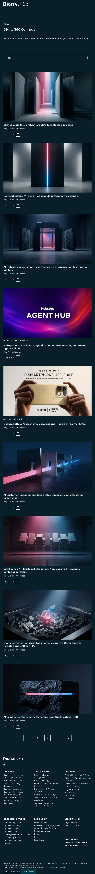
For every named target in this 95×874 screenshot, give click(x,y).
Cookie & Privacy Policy (11, 872)
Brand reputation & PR (13, 780)
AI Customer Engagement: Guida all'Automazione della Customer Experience (43, 496)
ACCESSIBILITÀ (72, 846)
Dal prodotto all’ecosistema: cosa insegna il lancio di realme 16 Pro (44, 424)
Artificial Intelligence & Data (77, 775)
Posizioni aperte (72, 825)
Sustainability (70, 792)
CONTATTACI (71, 839)
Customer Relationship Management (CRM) (13, 793)
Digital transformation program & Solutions (78, 779)
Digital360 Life (71, 823)
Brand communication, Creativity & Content (13, 776)
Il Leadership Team (11, 837)
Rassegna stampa (42, 831)
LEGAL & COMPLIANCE (76, 842)
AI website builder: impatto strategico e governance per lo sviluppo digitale (45, 268)
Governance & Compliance (76, 783)
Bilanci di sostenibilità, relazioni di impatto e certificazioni (47, 826)
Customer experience (12, 789)
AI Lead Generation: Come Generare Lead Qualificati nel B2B (40, 717)
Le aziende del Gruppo (13, 840)
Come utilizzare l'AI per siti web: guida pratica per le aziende (40, 196)
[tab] (47, 58)
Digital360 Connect (11, 828)
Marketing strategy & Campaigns (12, 801)
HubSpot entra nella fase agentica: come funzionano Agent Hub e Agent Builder (44, 347)
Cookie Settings (28, 872)
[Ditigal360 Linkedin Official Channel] (4, 765)
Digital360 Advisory (11, 825)
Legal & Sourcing (72, 789)
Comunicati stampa (42, 834)
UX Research (70, 798)
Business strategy (41, 780)
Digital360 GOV (10, 831)
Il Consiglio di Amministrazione (16, 834)
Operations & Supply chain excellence (45, 798)
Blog (36, 837)
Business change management (41, 776)
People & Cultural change (45, 794)
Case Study (39, 840)
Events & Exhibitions (12, 797)
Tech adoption (71, 795)
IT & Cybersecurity (73, 786)
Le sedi (6, 843)
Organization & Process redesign (44, 790)
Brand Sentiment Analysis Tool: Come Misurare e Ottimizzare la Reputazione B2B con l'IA (42, 644)
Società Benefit (41, 823)
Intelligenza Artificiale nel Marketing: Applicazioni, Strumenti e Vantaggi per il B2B (42, 570)
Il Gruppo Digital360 (12, 823)
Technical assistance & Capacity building (43, 804)
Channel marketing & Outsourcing (12, 784)
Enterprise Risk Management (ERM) (47, 784)
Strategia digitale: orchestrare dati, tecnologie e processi (38, 125)
